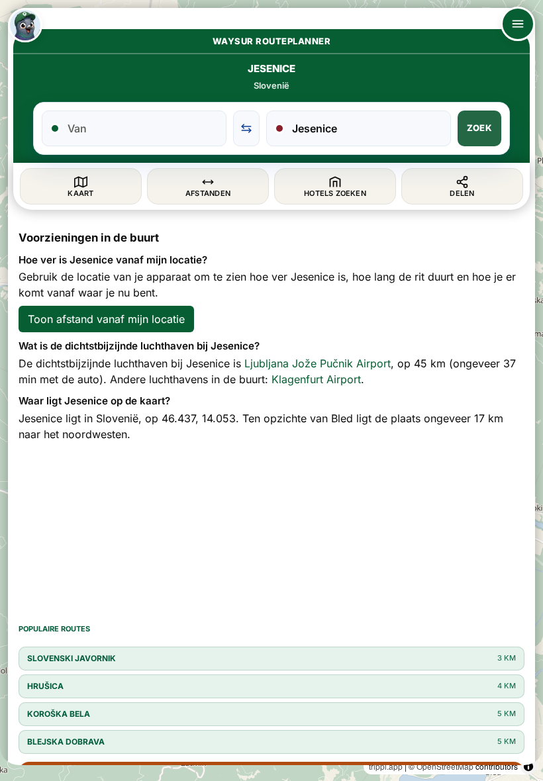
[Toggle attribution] (528, 766)
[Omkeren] (246, 128)
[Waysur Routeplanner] (25, 25)
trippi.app (386, 766)
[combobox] (142, 128)
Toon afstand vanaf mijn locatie (106, 319)
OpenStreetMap (445, 766)
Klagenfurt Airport (316, 379)
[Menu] (518, 24)
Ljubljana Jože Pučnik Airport (317, 363)
